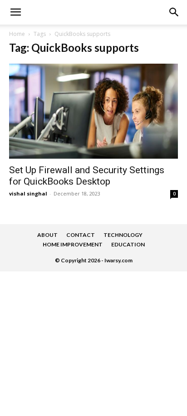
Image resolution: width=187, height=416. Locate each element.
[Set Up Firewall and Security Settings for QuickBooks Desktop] (93, 111)
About (47, 234)
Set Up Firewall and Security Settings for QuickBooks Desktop (86, 176)
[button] (174, 12)
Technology (123, 234)
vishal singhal (28, 193)
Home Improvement (73, 244)
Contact (80, 234)
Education (128, 244)
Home (17, 34)
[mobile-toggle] (15, 12)
